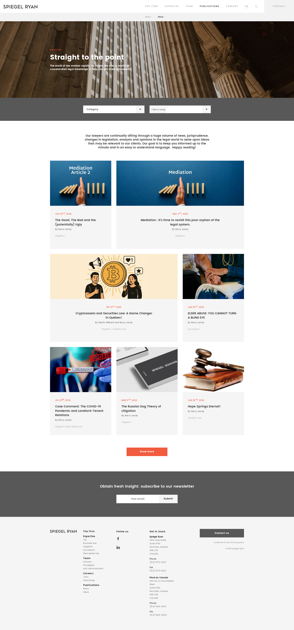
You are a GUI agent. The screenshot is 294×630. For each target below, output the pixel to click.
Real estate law (91, 553)
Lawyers (87, 561)
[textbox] (117, 109)
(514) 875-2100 (158, 562)
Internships (89, 580)
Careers (232, 6)
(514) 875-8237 (158, 570)
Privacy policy (237, 542)
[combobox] (113, 109)
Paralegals (93, 567)
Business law (90, 543)
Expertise (172, 6)
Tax (85, 540)
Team (189, 6)
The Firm (151, 6)
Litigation (88, 546)
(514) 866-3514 (158, 606)
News (148, 17)
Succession (89, 550)
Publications (209, 6)
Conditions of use (221, 542)
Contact (279, 6)
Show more (147, 452)
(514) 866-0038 (158, 615)
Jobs (85, 577)
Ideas (161, 17)
